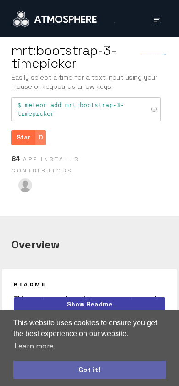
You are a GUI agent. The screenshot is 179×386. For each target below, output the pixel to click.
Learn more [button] (34, 346)
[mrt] (25, 185)
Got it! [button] (89, 369)
